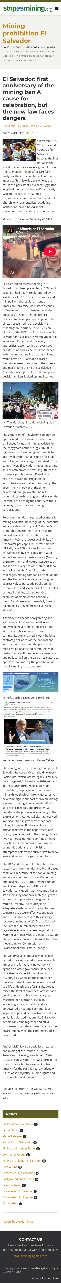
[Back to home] (27, 8)
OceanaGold (12, 1203)
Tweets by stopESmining (18, 1221)
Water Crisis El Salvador (19, 1142)
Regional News (14, 1185)
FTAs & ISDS (12, 1167)
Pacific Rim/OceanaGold (20, 1124)
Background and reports (20, 1179)
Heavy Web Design (50, 1278)
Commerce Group (16, 1154)
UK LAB (30, 133)
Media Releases (14, 1136)
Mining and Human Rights (21, 1148)
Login (18, 1271)
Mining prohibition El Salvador (33, 126)
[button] (56, 8)
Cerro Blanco (12, 1130)
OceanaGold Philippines (19, 1197)
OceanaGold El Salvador (19, 1191)
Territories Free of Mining (20, 1173)
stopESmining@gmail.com (30, 1256)
